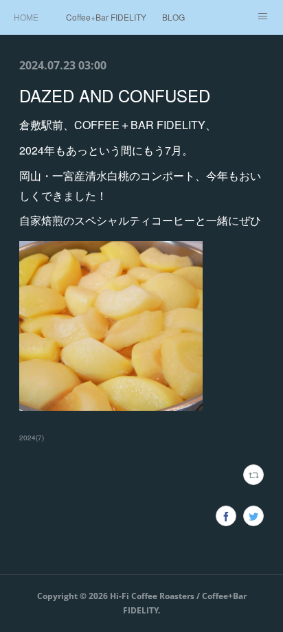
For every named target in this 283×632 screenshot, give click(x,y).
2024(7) (31, 437)
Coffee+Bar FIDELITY (106, 17)
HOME (26, 17)
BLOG (173, 17)
